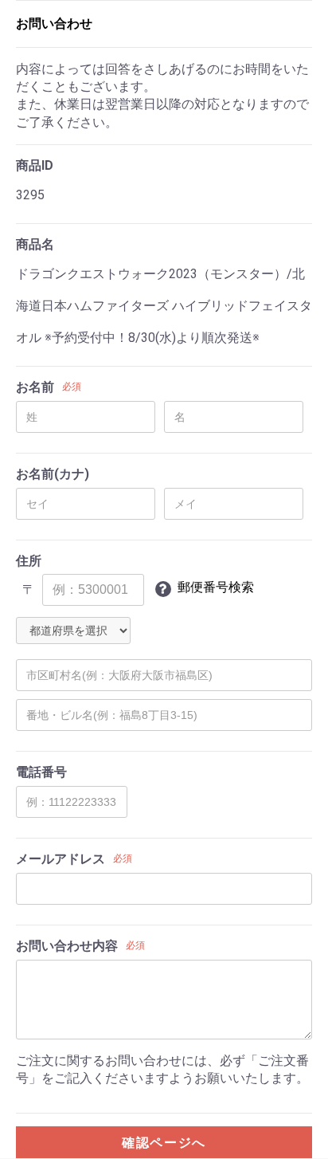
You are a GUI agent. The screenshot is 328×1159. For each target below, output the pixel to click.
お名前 (35, 387)
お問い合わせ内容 (67, 945)
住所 (28, 560)
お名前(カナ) (52, 473)
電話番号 (41, 772)
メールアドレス (60, 858)
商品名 (35, 244)
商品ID (34, 165)
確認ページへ (164, 1142)
